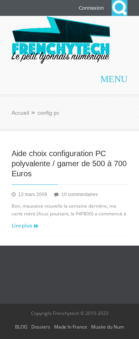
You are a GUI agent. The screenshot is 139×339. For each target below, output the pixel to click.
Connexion (91, 7)
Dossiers (40, 327)
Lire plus (22, 225)
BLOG (21, 327)
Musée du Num (107, 327)
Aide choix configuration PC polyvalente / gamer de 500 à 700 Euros (69, 163)
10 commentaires (79, 194)
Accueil (20, 113)
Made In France (70, 327)
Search (119, 8)
